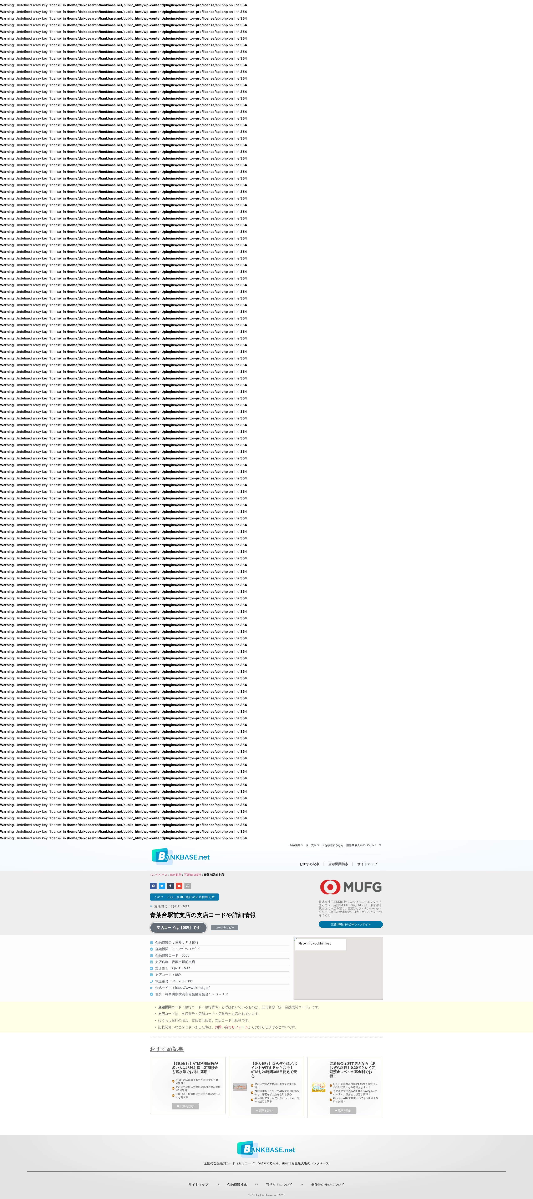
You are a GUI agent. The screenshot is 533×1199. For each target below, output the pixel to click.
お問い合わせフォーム (231, 1027)
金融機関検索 (237, 1185)
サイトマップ (367, 864)
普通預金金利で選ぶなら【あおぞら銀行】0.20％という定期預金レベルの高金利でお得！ (353, 1069)
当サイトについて (279, 1185)
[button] (184, 897)
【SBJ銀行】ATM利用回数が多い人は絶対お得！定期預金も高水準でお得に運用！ (195, 1067)
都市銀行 (176, 875)
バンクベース (158, 875)
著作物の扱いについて (328, 1185)
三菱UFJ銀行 (192, 875)
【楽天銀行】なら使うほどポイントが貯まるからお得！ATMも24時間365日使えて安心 (274, 1069)
